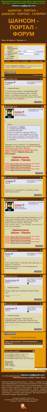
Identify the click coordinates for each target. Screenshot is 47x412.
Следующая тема (29, 337)
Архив (38, 377)
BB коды (7, 361)
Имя (20, 51)
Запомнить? (40, 51)
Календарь (24, 61)
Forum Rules (9, 368)
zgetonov (10, 308)
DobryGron (11, 280)
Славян (9, 82)
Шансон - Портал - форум (12, 47)
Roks (7, 254)
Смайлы (7, 363)
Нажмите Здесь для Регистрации (20, 165)
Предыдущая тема (17, 337)
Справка (8, 61)
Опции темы (38, 75)
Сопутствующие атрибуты (12, 53)
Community (16, 61)
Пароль (21, 54)
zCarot (41, 399)
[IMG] (6, 364)
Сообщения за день (36, 61)
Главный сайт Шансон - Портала (23, 377)
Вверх (43, 377)
